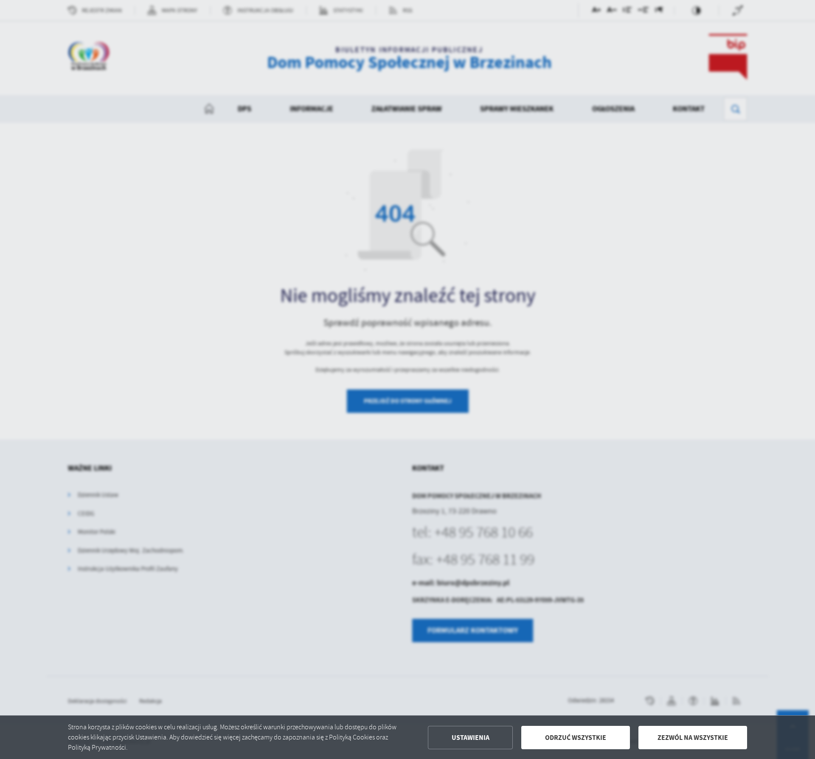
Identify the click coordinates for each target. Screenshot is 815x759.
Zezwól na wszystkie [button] (693, 737)
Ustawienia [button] (470, 737)
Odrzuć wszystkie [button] (575, 737)
